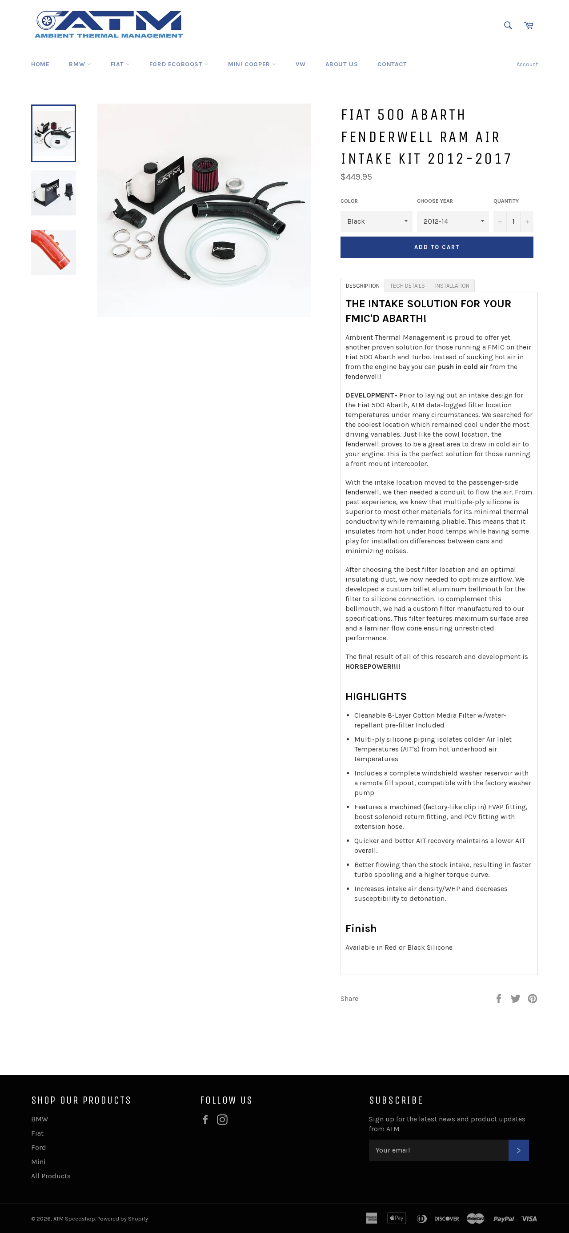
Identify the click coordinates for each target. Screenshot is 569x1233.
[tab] (363, 285)
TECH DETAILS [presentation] (407, 285)
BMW (78, 64)
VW (300, 64)
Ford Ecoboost (176, 64)
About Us (341, 64)
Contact (392, 64)
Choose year (435, 201)
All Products (51, 1176)
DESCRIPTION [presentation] (363, 285)
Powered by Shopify (122, 1218)
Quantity (506, 201)
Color (349, 201)
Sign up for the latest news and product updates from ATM (447, 1124)
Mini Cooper (250, 64)
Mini (38, 1161)
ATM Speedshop (74, 1218)
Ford (38, 1147)
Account (527, 64)
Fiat (118, 64)
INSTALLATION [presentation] (452, 285)
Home (40, 64)
